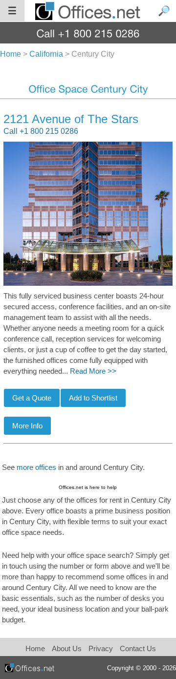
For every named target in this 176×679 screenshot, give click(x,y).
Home (35, 648)
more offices (36, 467)
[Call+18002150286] (88, 33)
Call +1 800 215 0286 (40, 131)
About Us (67, 648)
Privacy (101, 648)
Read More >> (93, 371)
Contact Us (138, 648)
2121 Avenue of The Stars (70, 119)
